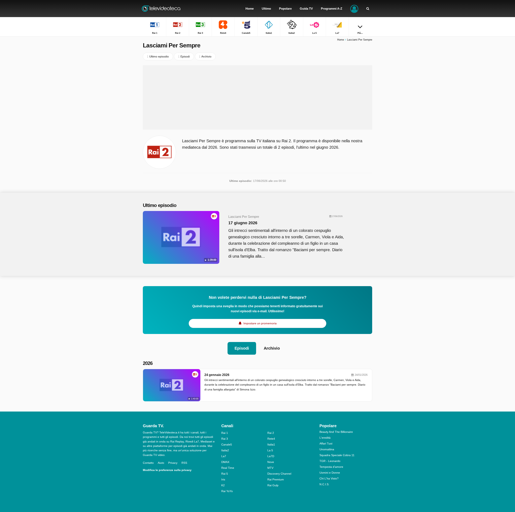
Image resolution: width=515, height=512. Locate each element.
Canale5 (226, 444)
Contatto (148, 462)
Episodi (242, 348)
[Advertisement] (257, 97)
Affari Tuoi (325, 443)
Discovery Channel (279, 473)
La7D (270, 456)
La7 (223, 456)
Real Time (227, 467)
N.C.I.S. (324, 484)
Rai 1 (224, 432)
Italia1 (271, 444)
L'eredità (325, 437)
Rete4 (271, 438)
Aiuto (161, 462)
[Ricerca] (367, 8)
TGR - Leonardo (329, 461)
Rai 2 (270, 432)
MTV (270, 467)
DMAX (225, 462)
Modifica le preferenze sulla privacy (167, 470)
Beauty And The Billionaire (336, 431)
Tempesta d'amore (331, 466)
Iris (223, 479)
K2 (223, 485)
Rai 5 (224, 473)
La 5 (270, 450)
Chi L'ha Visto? (329, 478)
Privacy (172, 462)
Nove (270, 462)
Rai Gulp (272, 485)
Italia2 (225, 450)
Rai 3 (224, 438)
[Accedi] (354, 8)
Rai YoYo (227, 491)
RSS (184, 462)
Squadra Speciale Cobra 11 (336, 455)
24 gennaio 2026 (216, 375)
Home (340, 39)
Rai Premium (275, 479)
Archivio (272, 348)
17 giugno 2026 (242, 223)
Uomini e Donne (329, 472)
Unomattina (326, 449)
